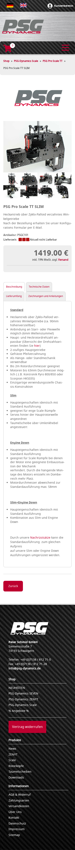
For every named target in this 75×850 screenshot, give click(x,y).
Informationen (19, 786)
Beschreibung (14, 287)
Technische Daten (39, 287)
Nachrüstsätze (40, 537)
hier (37, 346)
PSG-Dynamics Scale (26, 61)
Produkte (15, 740)
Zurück (13, 586)
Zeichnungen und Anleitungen (45, 296)
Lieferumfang (14, 296)
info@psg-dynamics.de (25, 668)
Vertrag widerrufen (27, 726)
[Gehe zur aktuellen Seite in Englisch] (23, 5)
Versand (63, 260)
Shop (6, 61)
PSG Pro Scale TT (52, 61)
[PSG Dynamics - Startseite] (23, 26)
